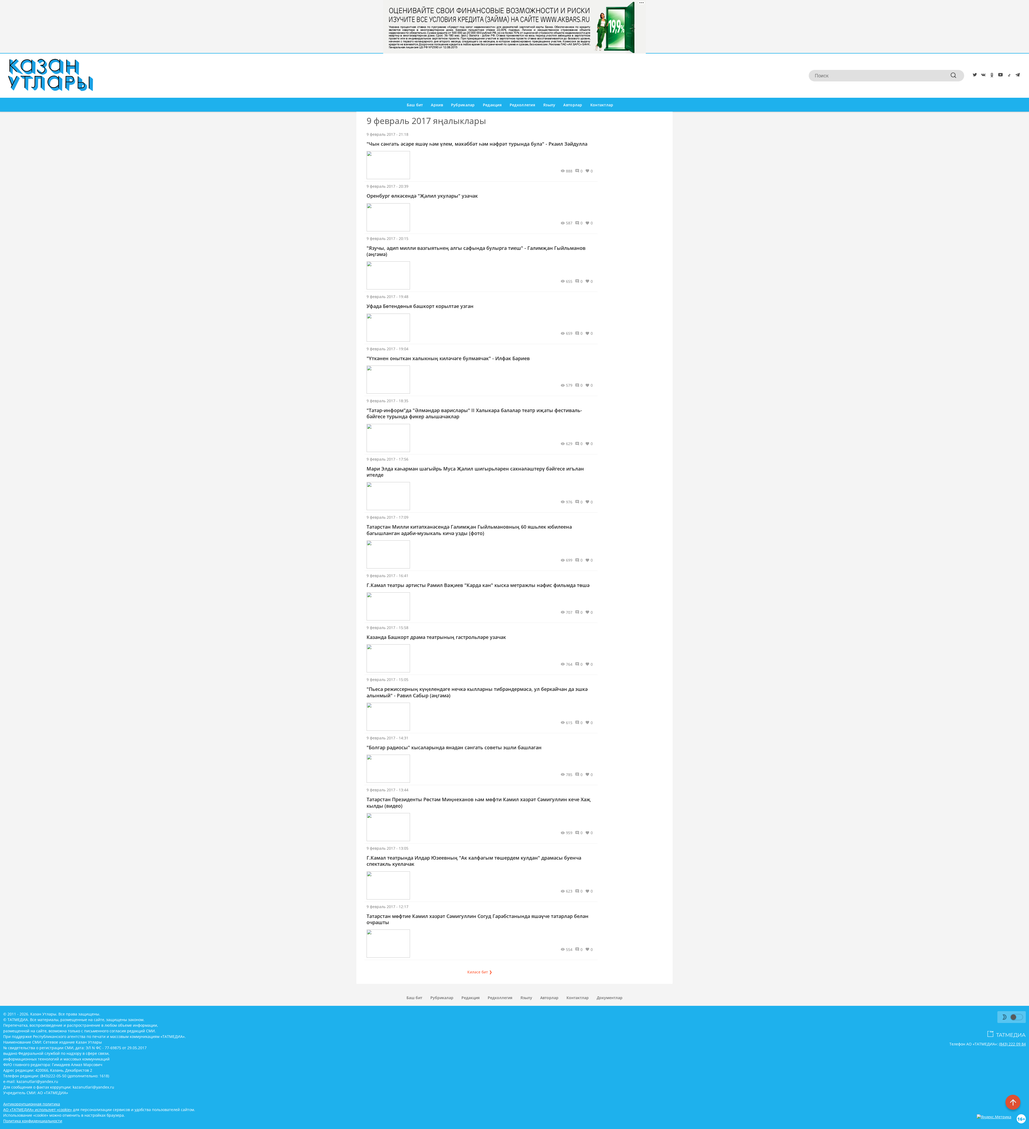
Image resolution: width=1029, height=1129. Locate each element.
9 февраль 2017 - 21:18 (387, 134)
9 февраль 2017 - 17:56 (387, 459)
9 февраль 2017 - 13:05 (387, 848)
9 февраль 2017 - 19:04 (387, 348)
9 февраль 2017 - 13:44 (387, 789)
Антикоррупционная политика (31, 1104)
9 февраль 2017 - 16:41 (387, 575)
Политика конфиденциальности (32, 1120)
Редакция (492, 104)
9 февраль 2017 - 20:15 (387, 238)
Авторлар (572, 104)
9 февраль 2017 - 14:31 (387, 737)
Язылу (549, 104)
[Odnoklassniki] (991, 76)
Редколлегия (522, 104)
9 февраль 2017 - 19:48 (387, 296)
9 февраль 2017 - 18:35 (387, 400)
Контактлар (601, 104)
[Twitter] (974, 76)
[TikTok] (1008, 76)
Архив (437, 104)
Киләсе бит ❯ (479, 971)
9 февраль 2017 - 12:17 (387, 906)
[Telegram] (1016, 76)
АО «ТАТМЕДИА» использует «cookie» (37, 1109)
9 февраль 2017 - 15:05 (387, 679)
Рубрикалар (463, 104)
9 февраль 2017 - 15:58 (387, 627)
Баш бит (415, 104)
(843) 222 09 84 (1012, 1044)
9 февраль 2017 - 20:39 (387, 186)
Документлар (609, 997)
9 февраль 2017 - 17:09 (387, 517)
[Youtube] (999, 76)
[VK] (982, 76)
